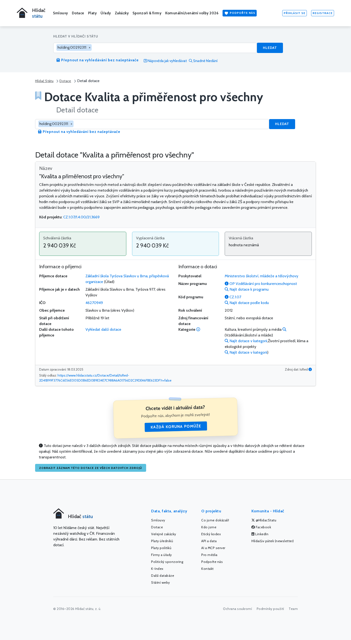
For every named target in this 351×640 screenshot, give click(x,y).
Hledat (270, 48)
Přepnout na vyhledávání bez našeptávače (99, 60)
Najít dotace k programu (249, 289)
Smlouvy (60, 13)
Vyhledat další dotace (103, 329)
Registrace (323, 13)
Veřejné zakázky (163, 534)
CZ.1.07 (235, 297)
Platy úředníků (162, 541)
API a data (209, 541)
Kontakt (207, 569)
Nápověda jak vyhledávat (167, 61)
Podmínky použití (270, 609)
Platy (92, 13)
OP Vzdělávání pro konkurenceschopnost (263, 283)
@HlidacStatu (266, 520)
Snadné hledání (205, 61)
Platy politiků (161, 548)
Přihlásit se (294, 13)
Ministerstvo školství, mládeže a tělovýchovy (261, 276)
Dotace (78, 13)
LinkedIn (262, 534)
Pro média (209, 555)
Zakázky (122, 13)
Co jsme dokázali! (215, 520)
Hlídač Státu (44, 81)
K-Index (157, 569)
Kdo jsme (208, 527)
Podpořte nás (242, 13)
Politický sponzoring (167, 562)
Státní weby (160, 582)
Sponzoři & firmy (147, 13)
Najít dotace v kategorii (248, 341)
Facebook (263, 527)
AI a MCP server (213, 548)
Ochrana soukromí (237, 609)
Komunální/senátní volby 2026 (191, 13)
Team (293, 609)
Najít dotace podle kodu (249, 302)
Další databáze (162, 575)
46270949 (94, 302)
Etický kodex (211, 534)
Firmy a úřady (161, 555)
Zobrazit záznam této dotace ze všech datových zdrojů (90, 468)
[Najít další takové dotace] (284, 329)
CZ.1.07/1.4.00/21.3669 (81, 217)
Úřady (106, 13)
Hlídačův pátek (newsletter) (272, 541)
